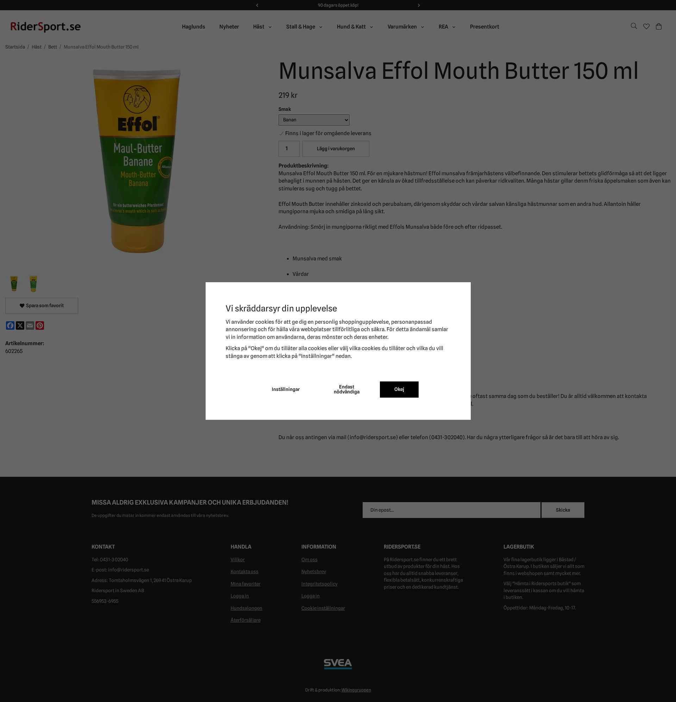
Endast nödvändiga (346, 389)
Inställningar (286, 389)
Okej (399, 389)
